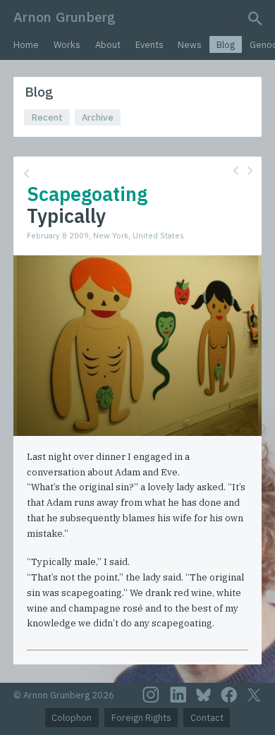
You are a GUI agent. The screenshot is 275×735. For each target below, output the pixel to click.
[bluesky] (203, 695)
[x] (254, 695)
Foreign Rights (141, 718)
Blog (225, 45)
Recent (47, 117)
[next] (250, 170)
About (108, 45)
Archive (98, 117)
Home (26, 45)
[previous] (235, 170)
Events (149, 45)
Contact (207, 718)
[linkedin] (178, 695)
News (190, 45)
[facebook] (229, 695)
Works (67, 45)
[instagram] (151, 695)
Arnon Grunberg (64, 16)
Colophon (71, 718)
